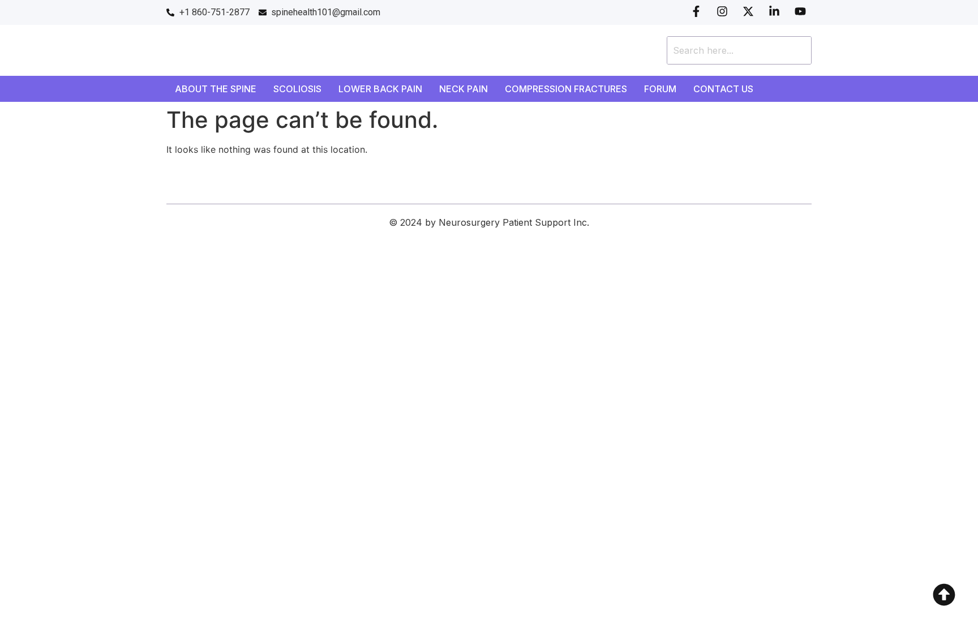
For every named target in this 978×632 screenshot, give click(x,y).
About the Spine (215, 88)
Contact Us (723, 88)
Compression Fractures (566, 88)
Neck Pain (463, 88)
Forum (660, 88)
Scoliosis (297, 88)
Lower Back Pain (380, 88)
